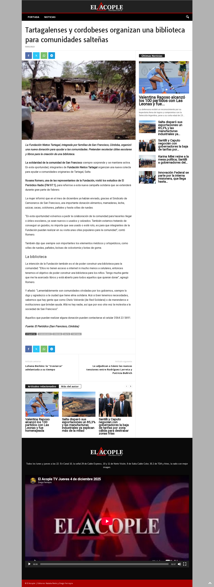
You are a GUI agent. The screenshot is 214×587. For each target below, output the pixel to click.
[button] (187, 17)
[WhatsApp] (44, 55)
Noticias (50, 17)
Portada (33, 17)
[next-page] (130, 386)
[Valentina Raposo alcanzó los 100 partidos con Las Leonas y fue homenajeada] (42, 404)
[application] (107, 521)
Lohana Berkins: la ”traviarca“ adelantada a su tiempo (44, 367)
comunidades (45, 334)
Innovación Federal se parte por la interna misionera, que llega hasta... (173, 177)
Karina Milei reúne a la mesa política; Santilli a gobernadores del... (173, 159)
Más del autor (70, 386)
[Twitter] (36, 55)
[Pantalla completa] (184, 564)
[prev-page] (126, 386)
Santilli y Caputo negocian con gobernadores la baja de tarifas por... (173, 144)
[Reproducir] (29, 564)
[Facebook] (28, 55)
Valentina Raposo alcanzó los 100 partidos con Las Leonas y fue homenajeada (37, 425)
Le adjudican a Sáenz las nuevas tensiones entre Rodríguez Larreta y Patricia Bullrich (109, 369)
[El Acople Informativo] (107, 6)
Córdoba (57, 334)
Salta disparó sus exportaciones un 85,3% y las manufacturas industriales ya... (170, 128)
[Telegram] (51, 55)
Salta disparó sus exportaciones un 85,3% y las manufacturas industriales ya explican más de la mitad (78, 425)
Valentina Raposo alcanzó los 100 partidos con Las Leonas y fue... (162, 100)
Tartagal (76, 334)
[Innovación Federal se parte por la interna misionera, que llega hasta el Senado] (147, 177)
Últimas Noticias (151, 55)
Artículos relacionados (42, 386)
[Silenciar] (179, 564)
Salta (66, 334)
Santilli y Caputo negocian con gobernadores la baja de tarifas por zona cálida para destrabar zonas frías (114, 426)
